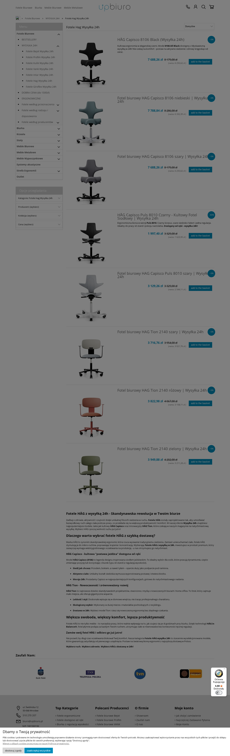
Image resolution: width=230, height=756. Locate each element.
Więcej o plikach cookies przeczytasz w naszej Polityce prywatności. (36, 743)
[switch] (219, 693)
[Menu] (225, 670)
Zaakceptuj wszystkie (39, 750)
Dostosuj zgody (13, 750)
